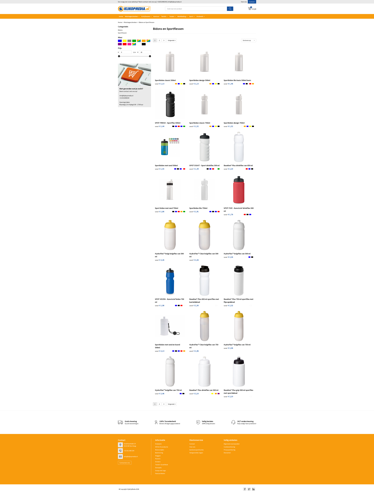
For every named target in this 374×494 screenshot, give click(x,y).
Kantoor (156, 16)
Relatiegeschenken (131, 16)
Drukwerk (158, 444)
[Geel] (124, 41)
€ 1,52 (194, 126)
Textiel (163, 16)
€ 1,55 (159, 169)
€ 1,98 (159, 305)
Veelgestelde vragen (196, 453)
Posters (157, 459)
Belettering (159, 453)
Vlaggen (158, 456)
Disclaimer (227, 453)
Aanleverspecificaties (196, 450)
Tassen (171, 16)
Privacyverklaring (229, 450)
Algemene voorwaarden (231, 444)
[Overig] (148, 41)
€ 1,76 (228, 214)
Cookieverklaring (229, 447)
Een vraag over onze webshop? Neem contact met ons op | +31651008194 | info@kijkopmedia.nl (150, 2)
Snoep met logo (160, 470)
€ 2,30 (194, 305)
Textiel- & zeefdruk (161, 465)
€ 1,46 (228, 83)
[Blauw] (119, 41)
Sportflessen (122, 33)
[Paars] (119, 44)
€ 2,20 (228, 169)
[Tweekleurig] (134, 44)
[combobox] (196, 9)
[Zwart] (143, 44)
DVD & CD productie (161, 447)
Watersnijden (159, 450)
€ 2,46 (194, 351)
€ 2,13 (159, 351)
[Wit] (139, 44)
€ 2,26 (159, 260)
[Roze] (129, 44)
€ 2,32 (228, 305)
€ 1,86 (159, 211)
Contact (252, 2)
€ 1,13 (159, 83)
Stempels (158, 468)
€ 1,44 (159, 126)
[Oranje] (143, 41)
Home (121, 16)
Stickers (158, 462)
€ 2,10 (194, 393)
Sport (191, 16)
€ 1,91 (194, 211)
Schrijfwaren (145, 16)
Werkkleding (181, 16)
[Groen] (134, 41)
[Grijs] (129, 41)
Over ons (244, 2)
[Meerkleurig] (139, 41)
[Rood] (124, 44)
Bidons (120, 30)
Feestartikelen (160, 473)
